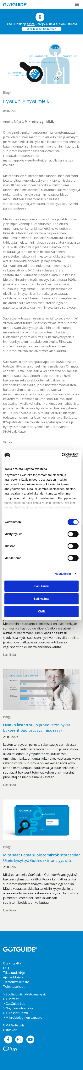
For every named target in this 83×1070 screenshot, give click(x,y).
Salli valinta (41, 598)
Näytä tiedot (63, 573)
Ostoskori (10, 1030)
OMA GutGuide (14, 1025)
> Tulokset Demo (15, 1013)
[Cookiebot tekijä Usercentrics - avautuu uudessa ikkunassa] (62, 455)
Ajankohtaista (13, 977)
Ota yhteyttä (12, 963)
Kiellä (41, 611)
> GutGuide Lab (14, 1003)
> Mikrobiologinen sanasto (22, 1017)
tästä (31, 24)
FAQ (6, 968)
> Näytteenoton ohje (18, 1008)
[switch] (73, 534)
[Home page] (20, 949)
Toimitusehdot (14, 986)
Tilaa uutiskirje (14, 972)
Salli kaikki (41, 586)
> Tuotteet (11, 999)
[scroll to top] (72, 1059)
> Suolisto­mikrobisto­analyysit (24, 994)
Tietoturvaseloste (16, 982)
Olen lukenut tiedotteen (41, 29)
